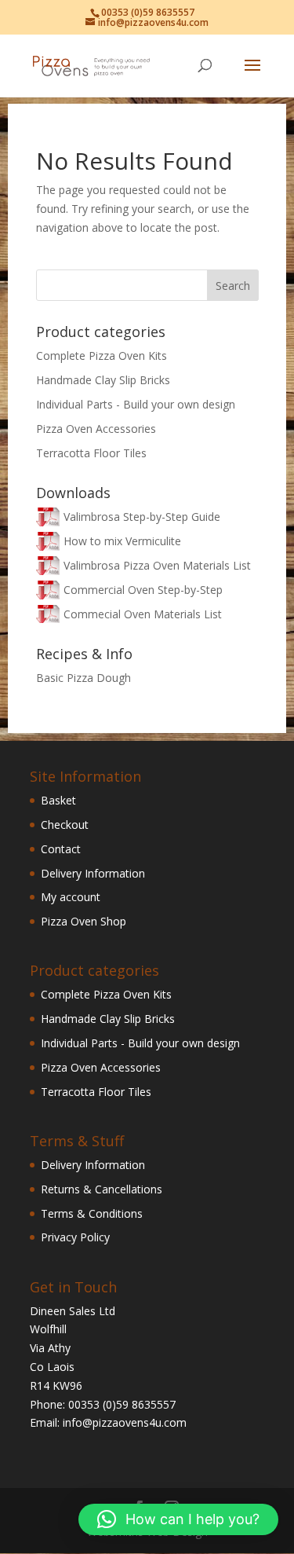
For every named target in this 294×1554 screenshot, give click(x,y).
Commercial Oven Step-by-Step (143, 589)
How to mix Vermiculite (122, 540)
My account (70, 896)
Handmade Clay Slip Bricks (103, 379)
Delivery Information (93, 873)
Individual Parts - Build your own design (135, 404)
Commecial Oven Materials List (143, 614)
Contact (61, 848)
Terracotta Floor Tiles (91, 452)
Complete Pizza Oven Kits (101, 355)
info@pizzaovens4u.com (125, 1422)
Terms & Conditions (92, 1213)
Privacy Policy (75, 1237)
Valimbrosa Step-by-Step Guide (142, 516)
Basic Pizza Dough (83, 677)
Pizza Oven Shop (83, 921)
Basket (58, 800)
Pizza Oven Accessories (96, 428)
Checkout (65, 824)
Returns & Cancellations (101, 1189)
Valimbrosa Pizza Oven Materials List (157, 565)
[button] (178, 1519)
